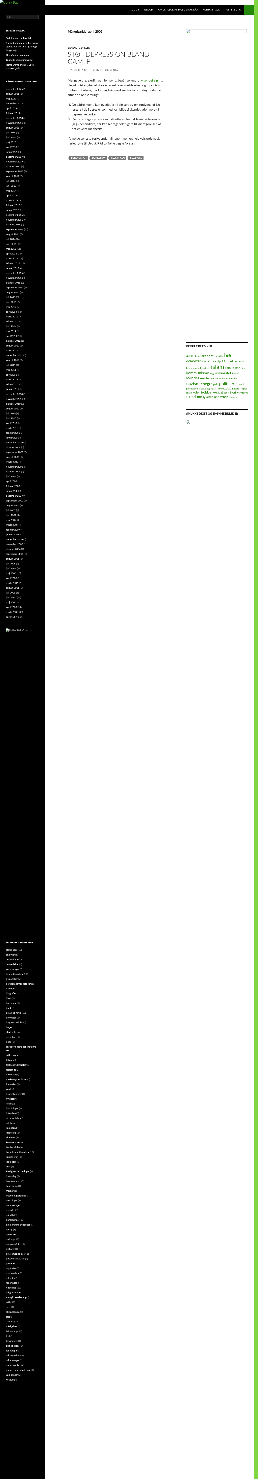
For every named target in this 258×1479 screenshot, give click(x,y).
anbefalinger (12, 959)
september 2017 (14, 171)
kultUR (134, 10)
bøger (9, 1027)
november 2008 (14, 467)
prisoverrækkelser (15, 1258)
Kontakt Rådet (212, 10)
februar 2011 (13, 384)
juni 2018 (11, 137)
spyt (8, 1307)
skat (188, 393)
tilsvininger (12, 1341)
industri (206, 368)
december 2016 (14, 215)
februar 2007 (13, 530)
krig (212, 373)
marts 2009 (12, 462)
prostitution (192, 389)
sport (226, 393)
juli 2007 (11, 510)
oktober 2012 (13, 341)
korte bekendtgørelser (17, 1152)
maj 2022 (11, 98)
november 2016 (14, 220)
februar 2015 (13, 321)
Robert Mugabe (239, 389)
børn (229, 355)
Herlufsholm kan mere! (18, 55)
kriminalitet (222, 373)
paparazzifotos (13, 1244)
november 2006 (14, 544)
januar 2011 (12, 389)
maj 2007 (11, 520)
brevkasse (11, 1017)
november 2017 (14, 161)
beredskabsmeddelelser (18, 984)
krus (8, 1166)
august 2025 (12, 94)
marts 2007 (12, 525)
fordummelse (236, 361)
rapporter (11, 1268)
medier (205, 378)
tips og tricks (12, 1346)
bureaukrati (78, 158)
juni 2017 (11, 186)
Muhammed (224, 379)
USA (216, 397)
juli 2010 (11, 413)
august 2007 (12, 505)
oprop (9, 1229)
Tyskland (208, 397)
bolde (9, 1008)
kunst (235, 373)
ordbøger (11, 1239)
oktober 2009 (13, 447)
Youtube (10, 1380)
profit (240, 384)
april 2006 (11, 578)
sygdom (243, 393)
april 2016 (11, 253)
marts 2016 (12, 258)
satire (9, 1302)
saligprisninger (13, 1292)
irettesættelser (13, 1118)
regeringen (118, 158)
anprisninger (12, 969)
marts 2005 (12, 612)
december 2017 (14, 157)
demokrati (194, 361)
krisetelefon (12, 1157)
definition (11, 1037)
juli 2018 (11, 132)
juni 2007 (11, 515)
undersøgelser (13, 1365)
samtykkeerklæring (16, 1297)
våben (224, 397)
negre (207, 384)
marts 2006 (12, 583)
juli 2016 (11, 239)
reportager (11, 1283)
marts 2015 (12, 316)
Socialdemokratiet (212, 392)
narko (234, 379)
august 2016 (12, 234)
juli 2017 (11, 181)
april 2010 (11, 423)
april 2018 (11, 147)
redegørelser (12, 1273)
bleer (8, 998)
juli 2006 (11, 563)
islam (217, 367)
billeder (10, 988)
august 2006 (12, 559)
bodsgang (11, 1003)
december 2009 (14, 442)
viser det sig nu (151, 80)
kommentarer (13, 1142)
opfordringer (12, 1220)
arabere (207, 356)
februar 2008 (13, 486)
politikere (228, 384)
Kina (243, 368)
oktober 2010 (13, 404)
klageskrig (11, 1132)
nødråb (10, 1215)
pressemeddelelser (15, 1254)
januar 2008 (12, 491)
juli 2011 (11, 365)
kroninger (11, 1162)
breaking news (13, 1013)
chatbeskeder (13, 1032)
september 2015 (14, 287)
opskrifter (11, 1234)
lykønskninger (13, 1181)
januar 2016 (12, 268)
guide (9, 1089)
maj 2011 (11, 370)
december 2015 (14, 273)
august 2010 (12, 408)
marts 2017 (12, 200)
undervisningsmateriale (18, 1370)
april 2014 (11, 336)
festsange (11, 1070)
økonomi (233, 397)
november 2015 (14, 278)
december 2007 (14, 496)
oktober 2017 (13, 166)
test (8, 1336)
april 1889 (11, 617)
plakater (10, 1249)
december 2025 (14, 89)
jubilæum (11, 1123)
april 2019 (11, 108)
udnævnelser (13, 1355)
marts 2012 (12, 350)
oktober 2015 (13, 283)
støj (8, 1317)
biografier (11, 993)
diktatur (207, 361)
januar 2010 (12, 437)
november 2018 (14, 123)
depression (98, 158)
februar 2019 (13, 113)
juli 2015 (11, 297)
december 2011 (14, 355)
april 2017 (11, 195)
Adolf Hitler (193, 356)
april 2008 (11, 481)
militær (214, 379)
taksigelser (11, 1326)
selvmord (136, 158)
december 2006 (14, 539)
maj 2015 (11, 307)
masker (10, 1191)
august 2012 (12, 345)
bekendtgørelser (79, 48)
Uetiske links (234, 10)
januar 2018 (12, 152)
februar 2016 (13, 263)
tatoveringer (12, 1331)
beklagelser (12, 979)
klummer (10, 1137)
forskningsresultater (16, 1079)
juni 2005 (11, 597)
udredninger (12, 1360)
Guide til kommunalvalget (19, 60)
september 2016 (14, 229)
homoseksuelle (194, 368)
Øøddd (148, 10)
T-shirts (10, 1321)
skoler (195, 392)
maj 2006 (11, 573)
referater (10, 1278)
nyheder (10, 1210)
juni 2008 (11, 476)
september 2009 (14, 452)
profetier (10, 1263)
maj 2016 (11, 249)
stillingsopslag (13, 1312)
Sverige (234, 392)
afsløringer (11, 950)
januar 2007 (12, 534)
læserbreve (12, 1186)
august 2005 (12, 588)
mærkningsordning (16, 1195)
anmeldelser (12, 964)
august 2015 (12, 292)
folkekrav (11, 1074)
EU (224, 361)
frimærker (11, 1084)
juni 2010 (11, 418)
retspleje (226, 388)
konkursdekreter (14, 1147)
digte (8, 1042)
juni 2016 (11, 244)
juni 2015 (11, 302)
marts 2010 (12, 428)
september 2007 (14, 500)
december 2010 (14, 394)
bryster (219, 356)
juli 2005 (11, 592)
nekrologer (11, 1200)
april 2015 (11, 312)
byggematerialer (14, 1022)
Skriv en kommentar (106, 70)
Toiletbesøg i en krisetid (18, 38)
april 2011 (11, 375)
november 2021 (14, 103)
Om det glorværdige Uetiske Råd (178, 10)
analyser (10, 955)
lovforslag (11, 1176)
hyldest (10, 1099)
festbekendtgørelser (16, 1065)
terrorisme (194, 397)
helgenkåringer (14, 1094)
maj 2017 (11, 190)
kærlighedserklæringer (17, 1171)
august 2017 (12, 176)
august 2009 (12, 457)
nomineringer (13, 1205)
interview (11, 1113)
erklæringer (12, 1055)
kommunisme (197, 373)
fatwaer (10, 1060)
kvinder (192, 378)
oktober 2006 (13, 549)
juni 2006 (11, 568)
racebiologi (204, 388)
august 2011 (12, 360)
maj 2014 (11, 331)
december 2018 (14, 118)
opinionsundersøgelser (18, 1225)
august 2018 (12, 128)
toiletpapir (11, 1350)
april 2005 (11, 607)
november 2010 (14, 399)
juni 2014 (11, 326)
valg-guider (12, 1375)
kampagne (11, 1128)
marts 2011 (12, 379)
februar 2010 (13, 433)
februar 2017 (13, 205)
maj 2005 (11, 602)
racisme (216, 388)
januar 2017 (12, 210)
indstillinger (12, 1108)
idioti (8, 1103)
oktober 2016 (13, 224)
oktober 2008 (13, 471)
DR (215, 361)
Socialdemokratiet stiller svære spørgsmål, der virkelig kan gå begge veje (22, 46)
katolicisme (232, 367)
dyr (219, 361)
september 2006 (14, 554)
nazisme (194, 384)
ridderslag (11, 1287)
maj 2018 (11, 142)
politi (215, 384)
